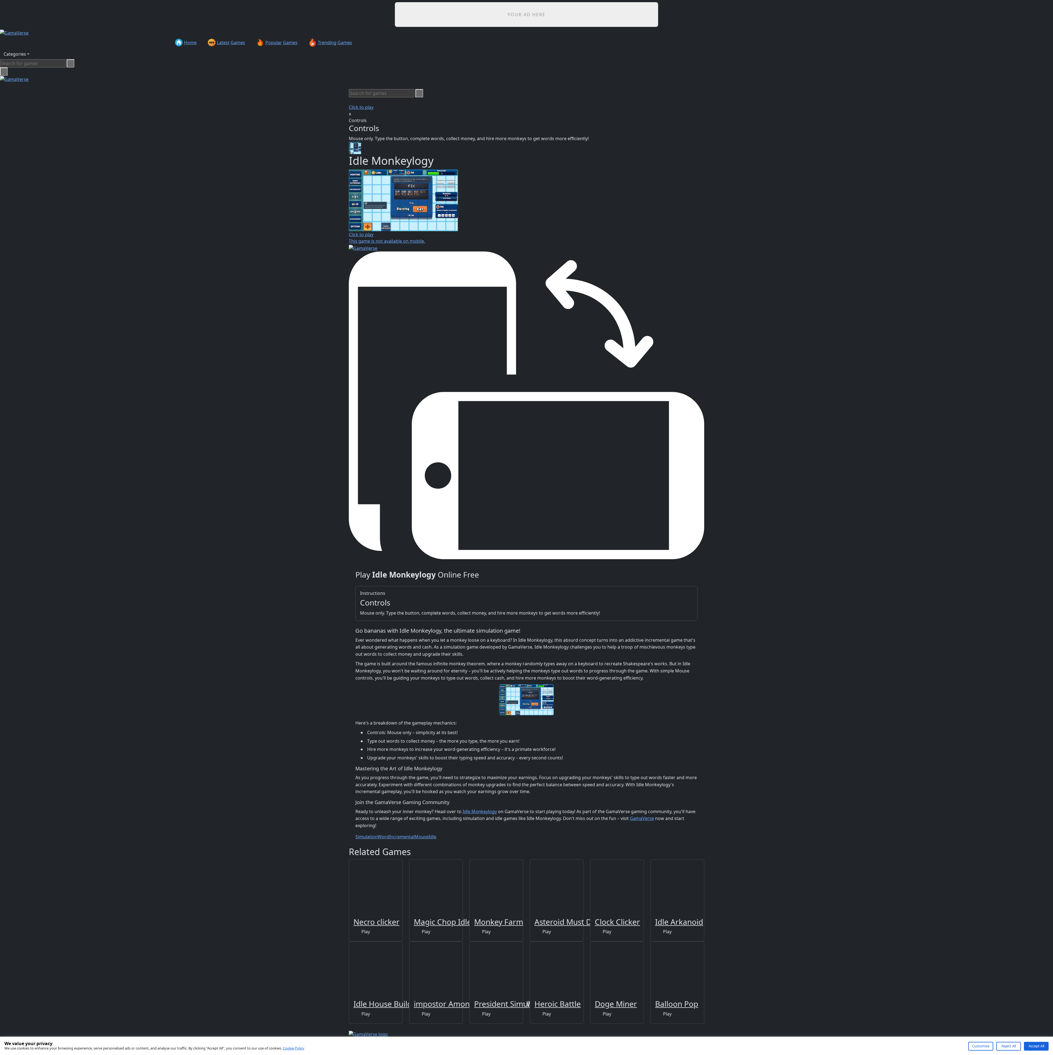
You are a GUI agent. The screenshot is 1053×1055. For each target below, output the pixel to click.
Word (383, 837)
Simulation (366, 837)
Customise (980, 1045)
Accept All (1036, 1045)
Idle (432, 837)
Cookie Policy (293, 1048)
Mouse (421, 837)
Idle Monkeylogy (480, 811)
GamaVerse (642, 818)
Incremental (401, 837)
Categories (15, 54)
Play (365, 932)
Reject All (1008, 1045)
